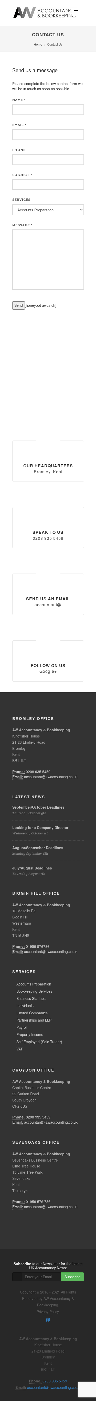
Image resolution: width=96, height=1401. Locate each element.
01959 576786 (37, 946)
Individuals (25, 1005)
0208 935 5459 (38, 771)
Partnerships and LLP (33, 1020)
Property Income (29, 1034)
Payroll (21, 1027)
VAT (19, 1048)
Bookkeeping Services (34, 991)
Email (19, 125)
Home (38, 44)
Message (22, 225)
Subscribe (73, 1276)
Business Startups (31, 998)
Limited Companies (32, 1012)
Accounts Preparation (33, 983)
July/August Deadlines (32, 868)
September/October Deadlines (38, 807)
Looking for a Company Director (40, 827)
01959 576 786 (38, 1201)
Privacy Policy (48, 1311)
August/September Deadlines (37, 847)
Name (19, 100)
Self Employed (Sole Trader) (39, 1041)
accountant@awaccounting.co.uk (51, 776)
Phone (19, 150)
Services (21, 200)
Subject (22, 175)
